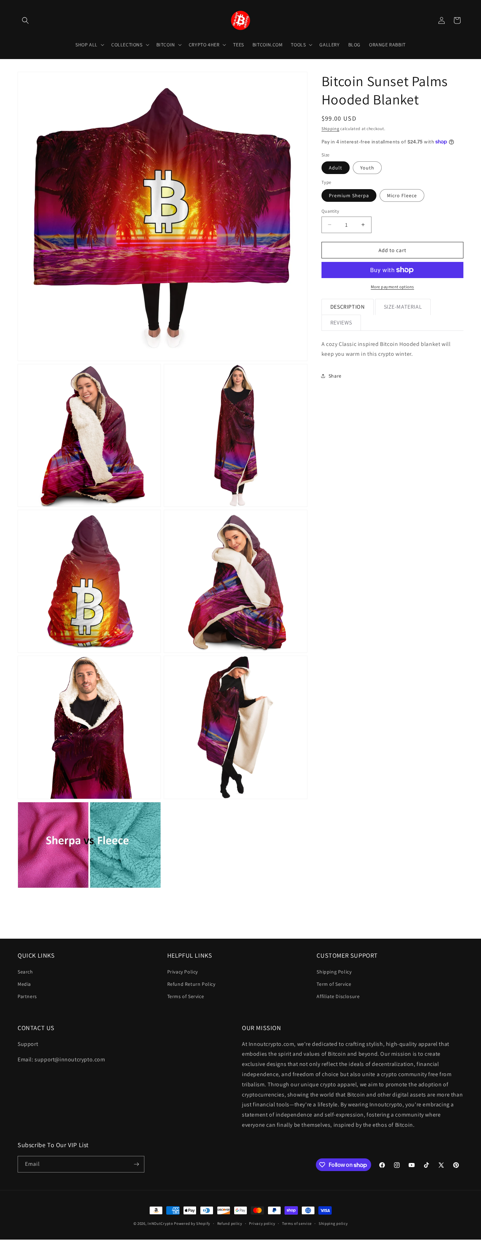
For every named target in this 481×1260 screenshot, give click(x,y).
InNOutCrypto (160, 1223)
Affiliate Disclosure (338, 996)
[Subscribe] (136, 1164)
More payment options (392, 286)
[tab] (347, 307)
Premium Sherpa (349, 195)
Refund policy (229, 1223)
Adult (335, 168)
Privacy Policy (182, 972)
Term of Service (334, 984)
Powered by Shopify (192, 1223)
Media (24, 984)
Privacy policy (262, 1223)
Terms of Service (185, 996)
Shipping (330, 128)
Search (25, 972)
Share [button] (335, 375)
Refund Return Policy (191, 984)
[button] (25, 20)
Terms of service (297, 1223)
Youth (367, 168)
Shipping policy (333, 1223)
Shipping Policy (334, 972)
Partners (27, 996)
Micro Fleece (402, 195)
